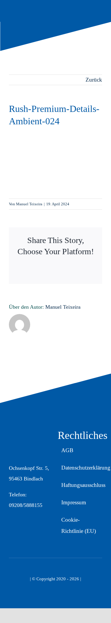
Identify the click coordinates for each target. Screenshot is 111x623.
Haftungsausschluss (83, 485)
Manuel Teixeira (29, 204)
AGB (67, 450)
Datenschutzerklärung (85, 468)
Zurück (94, 80)
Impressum (73, 502)
